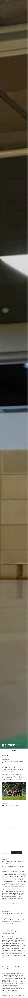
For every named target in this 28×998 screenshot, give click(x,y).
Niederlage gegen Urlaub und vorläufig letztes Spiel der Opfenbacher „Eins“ (11, 932)
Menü (14, 750)
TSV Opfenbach (10, 745)
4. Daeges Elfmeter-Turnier (10, 805)
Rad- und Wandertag (17, 918)
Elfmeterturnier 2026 (6, 852)
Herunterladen (16, 852)
